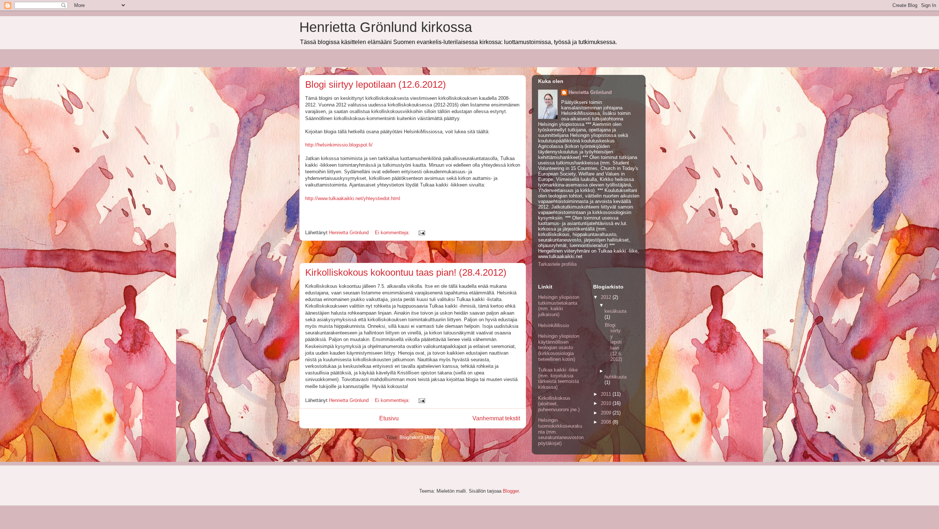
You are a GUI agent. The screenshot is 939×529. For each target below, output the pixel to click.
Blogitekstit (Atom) (419, 437)
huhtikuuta (615, 377)
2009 (607, 413)
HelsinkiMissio (553, 325)
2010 (607, 403)
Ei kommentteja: (393, 232)
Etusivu (389, 418)
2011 (607, 394)
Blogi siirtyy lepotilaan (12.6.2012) (375, 84)
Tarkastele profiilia (557, 264)
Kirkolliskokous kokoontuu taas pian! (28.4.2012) (406, 272)
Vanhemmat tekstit (496, 418)
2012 (607, 297)
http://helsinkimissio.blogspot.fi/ (339, 145)
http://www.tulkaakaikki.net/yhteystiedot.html (352, 198)
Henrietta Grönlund (590, 92)
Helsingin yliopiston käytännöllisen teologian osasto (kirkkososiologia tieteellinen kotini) (558, 347)
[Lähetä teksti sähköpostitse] (421, 232)
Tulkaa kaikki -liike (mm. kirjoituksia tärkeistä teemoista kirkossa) (558, 378)
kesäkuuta (615, 311)
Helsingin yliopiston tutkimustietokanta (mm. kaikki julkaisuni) (558, 305)
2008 (607, 422)
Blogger (511, 491)
